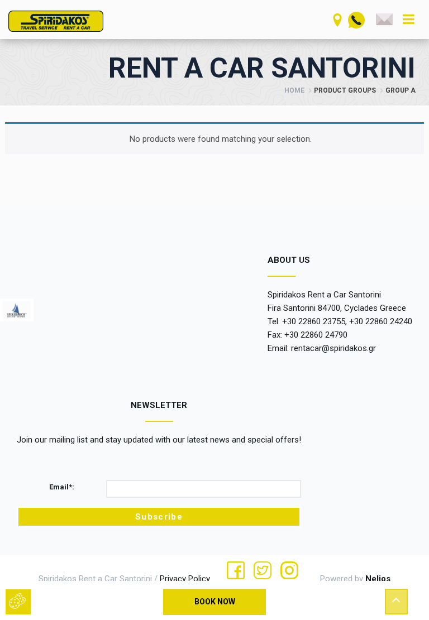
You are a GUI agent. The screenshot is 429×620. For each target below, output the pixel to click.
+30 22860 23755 (313, 321)
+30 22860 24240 (380, 321)
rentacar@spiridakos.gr (333, 348)
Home (294, 90)
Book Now (214, 601)
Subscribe (159, 517)
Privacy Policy (185, 579)
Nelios (377, 579)
